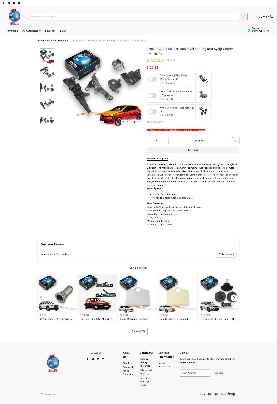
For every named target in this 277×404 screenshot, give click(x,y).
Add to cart (199, 140)
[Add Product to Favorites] (235, 140)
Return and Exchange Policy (145, 381)
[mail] (19, 3)
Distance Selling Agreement (145, 362)
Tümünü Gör (138, 331)
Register (219, 373)
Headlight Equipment (58, 40)
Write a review (226, 254)
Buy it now (193, 150)
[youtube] (14, 3)
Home (41, 40)
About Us (127, 363)
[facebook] (3, 3)
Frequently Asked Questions (128, 371)
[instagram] (9, 3)
